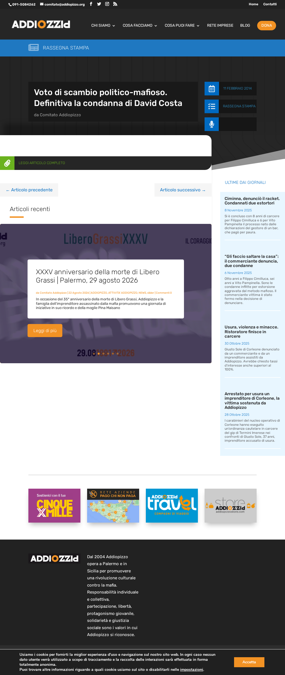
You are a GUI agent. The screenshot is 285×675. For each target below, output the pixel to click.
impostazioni (191, 669)
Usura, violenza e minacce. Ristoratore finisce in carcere (251, 332)
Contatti (270, 4)
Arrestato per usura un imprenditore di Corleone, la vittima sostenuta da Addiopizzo (252, 400)
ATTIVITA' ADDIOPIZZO (122, 293)
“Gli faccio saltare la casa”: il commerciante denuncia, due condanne (252, 261)
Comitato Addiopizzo (60, 114)
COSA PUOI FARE (180, 26)
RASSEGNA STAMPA (239, 106)
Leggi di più (44, 330)
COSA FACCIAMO (137, 26)
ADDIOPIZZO (99, 293)
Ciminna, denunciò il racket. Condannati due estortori (252, 201)
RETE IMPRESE (220, 26)
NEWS (142, 293)
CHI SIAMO (100, 26)
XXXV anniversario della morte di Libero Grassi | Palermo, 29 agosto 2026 (97, 276)
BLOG (245, 26)
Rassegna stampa (66, 48)
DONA (266, 25)
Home (253, 4)
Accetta (249, 662)
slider (150, 293)
